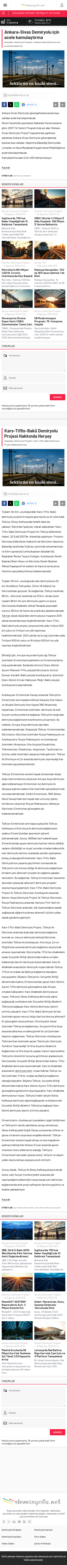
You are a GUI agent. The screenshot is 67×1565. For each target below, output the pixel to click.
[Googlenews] (29, 1522)
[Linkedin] (14, 1522)
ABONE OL (31, 104)
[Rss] (24, 1522)
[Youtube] (19, 1522)
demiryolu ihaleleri (22, 175)
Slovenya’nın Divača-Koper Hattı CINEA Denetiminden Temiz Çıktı (17, 321)
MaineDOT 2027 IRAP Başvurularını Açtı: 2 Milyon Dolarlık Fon (14, 1304)
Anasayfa (8, 42)
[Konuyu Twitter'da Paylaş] (10, 104)
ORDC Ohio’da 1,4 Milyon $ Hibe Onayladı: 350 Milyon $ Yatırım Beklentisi (49, 221)
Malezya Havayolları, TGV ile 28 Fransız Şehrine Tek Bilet (49, 272)
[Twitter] (9, 1522)
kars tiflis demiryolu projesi (48, 1207)
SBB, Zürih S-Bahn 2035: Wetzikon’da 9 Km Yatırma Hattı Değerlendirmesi (17, 1253)
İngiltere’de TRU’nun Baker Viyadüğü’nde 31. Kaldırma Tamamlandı (15, 221)
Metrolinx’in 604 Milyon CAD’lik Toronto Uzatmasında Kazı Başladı (17, 272)
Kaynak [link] (6, 167)
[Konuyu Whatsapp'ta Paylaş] (16, 104)
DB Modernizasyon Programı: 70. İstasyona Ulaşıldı (48, 321)
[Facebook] (4, 1522)
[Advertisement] (33, 1469)
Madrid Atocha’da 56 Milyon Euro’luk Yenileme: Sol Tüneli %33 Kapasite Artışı (16, 1355)
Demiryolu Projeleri (23, 42)
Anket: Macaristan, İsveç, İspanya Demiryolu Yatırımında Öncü (49, 1304)
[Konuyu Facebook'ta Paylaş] (4, 104)
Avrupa (5, 211)
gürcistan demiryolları (24, 1207)
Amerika (38, 211)
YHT (44, 262)
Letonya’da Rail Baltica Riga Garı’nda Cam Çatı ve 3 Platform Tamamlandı (49, 1353)
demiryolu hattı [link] (23, 1070)
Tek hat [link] (6, 615)
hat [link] (46, 635)
